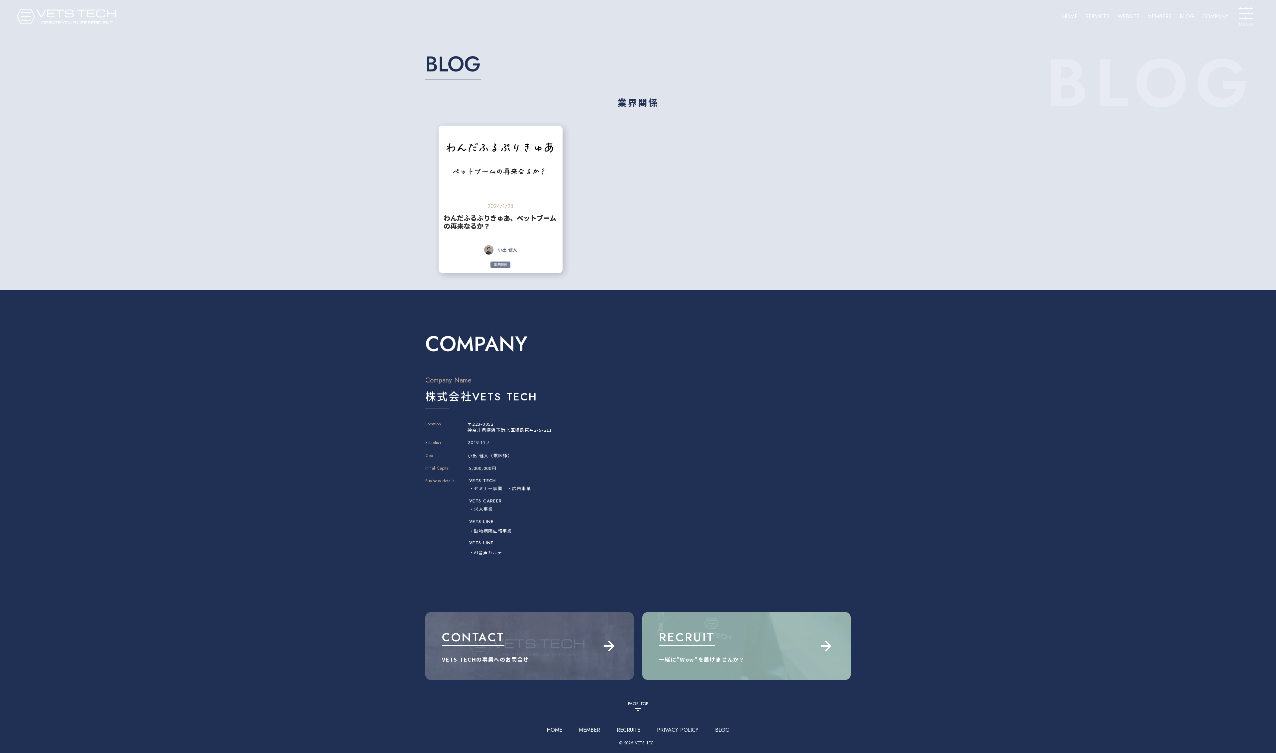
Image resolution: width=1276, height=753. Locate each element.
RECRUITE (628, 730)
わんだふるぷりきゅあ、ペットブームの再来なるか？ (500, 222)
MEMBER (589, 730)
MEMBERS (1159, 16)
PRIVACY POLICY (677, 730)
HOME (1070, 16)
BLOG (1187, 16)
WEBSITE (1128, 16)
